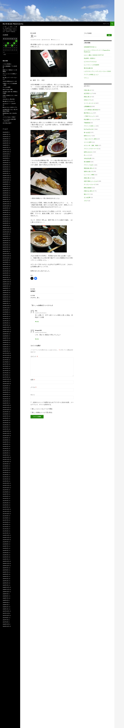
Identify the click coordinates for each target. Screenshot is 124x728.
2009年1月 (5, 585)
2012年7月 (5, 494)
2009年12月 (6, 561)
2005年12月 (6, 626)
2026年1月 (5, 147)
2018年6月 (5, 340)
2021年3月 (5, 273)
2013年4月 (5, 474)
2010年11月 (6, 537)
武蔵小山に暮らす (89, 191)
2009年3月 (5, 580)
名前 (33, 379)
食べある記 (33, 33)
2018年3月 (5, 346)
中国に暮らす (88, 90)
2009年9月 (5, 567)
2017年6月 (5, 366)
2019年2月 (5, 323)
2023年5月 (5, 216)
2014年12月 (6, 431)
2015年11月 (6, 407)
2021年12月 (6, 253)
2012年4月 (5, 500)
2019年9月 (5, 310)
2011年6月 (5, 522)
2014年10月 (6, 435)
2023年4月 (5, 219)
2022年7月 (5, 238)
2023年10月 (6, 206)
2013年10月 (6, 461)
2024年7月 (5, 186)
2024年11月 (6, 177)
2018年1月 (5, 351)
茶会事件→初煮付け (89, 58)
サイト (33, 395)
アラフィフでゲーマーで (91, 148)
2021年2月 (5, 275)
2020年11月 (6, 281)
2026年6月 (5, 136)
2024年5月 (5, 190)
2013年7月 (5, 468)
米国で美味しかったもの (91, 181)
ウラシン (86, 78)
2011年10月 (6, 513)
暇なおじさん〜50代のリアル (10, 107)
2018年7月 (5, 338)
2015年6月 (5, 418)
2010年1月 (5, 559)
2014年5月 (5, 446)
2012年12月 (6, 483)
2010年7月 (5, 546)
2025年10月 (6, 154)
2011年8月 (5, 518)
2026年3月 (5, 143)
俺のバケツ (87, 194)
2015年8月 (5, 414)
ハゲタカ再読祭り (7, 64)
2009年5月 (5, 576)
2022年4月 (5, 245)
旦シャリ (86, 155)
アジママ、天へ (35, 296)
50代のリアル (88, 100)
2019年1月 (5, 325)
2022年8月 (5, 236)
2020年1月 (5, 303)
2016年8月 (5, 388)
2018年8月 (5, 336)
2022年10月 (6, 232)
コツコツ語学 (88, 142)
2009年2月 (5, 583)
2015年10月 (6, 409)
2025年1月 (5, 173)
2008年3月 (5, 604)
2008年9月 (5, 593)
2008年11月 (6, 589)
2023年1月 (5, 225)
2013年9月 (5, 463)
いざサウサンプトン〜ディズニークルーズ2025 (97, 71)
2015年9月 (5, 411)
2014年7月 (5, 442)
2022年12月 (6, 227)
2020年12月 (6, 279)
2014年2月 (5, 453)
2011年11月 (6, 511)
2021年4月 (5, 271)
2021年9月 (5, 260)
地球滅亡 (33, 290)
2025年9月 (5, 156)
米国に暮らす (88, 178)
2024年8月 (5, 184)
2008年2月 (5, 606)
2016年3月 (5, 398)
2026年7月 (5, 134)
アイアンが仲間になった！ (91, 74)
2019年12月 (6, 305)
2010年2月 (5, 557)
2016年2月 (5, 401)
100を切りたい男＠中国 (8, 99)
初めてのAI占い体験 (8, 89)
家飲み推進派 (88, 187)
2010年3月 (5, 554)
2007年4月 (5, 622)
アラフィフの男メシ (89, 126)
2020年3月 (5, 299)
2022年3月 (5, 247)
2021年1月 (5, 277)
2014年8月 (5, 440)
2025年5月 (5, 164)
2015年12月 (6, 405)
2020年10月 (6, 284)
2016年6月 (5, 392)
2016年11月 (6, 381)
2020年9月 (5, 286)
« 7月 (4, 54)
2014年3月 (5, 450)
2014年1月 (5, 455)
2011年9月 (5, 515)
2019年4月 (5, 318)
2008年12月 (6, 587)
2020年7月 (5, 290)
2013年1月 (5, 481)
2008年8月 (5, 596)
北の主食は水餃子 (7, 123)
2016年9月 (5, 385)
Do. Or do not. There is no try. (13, 24)
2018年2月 (5, 349)
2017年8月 (5, 362)
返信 (38, 321)
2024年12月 (6, 175)
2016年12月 (6, 379)
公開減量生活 (88, 106)
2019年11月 (6, 307)
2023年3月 (5, 221)
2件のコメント (56, 39)
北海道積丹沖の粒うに (90, 47)
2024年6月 (5, 188)
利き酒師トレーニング (90, 119)
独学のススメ (88, 135)
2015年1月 (5, 429)
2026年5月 (5, 138)
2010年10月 (6, 539)
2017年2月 (5, 375)
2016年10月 (6, 383)
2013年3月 (5, 476)
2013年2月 (5, 479)
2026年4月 (5, 141)
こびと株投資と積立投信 (91, 109)
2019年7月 (5, 314)
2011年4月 (5, 526)
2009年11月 (6, 563)
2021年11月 (6, 255)
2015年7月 (5, 416)
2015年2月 (5, 427)
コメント (34, 356)
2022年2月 (5, 249)
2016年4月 (5, 396)
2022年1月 (5, 251)
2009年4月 (5, 578)
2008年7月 (5, 598)
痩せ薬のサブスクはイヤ (9, 101)
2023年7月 (5, 212)
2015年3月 (5, 424)
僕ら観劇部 (87, 161)
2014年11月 (6, 433)
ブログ (86, 200)
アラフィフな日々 (89, 165)
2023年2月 (5, 223)
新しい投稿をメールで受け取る (42, 412)
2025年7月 (5, 160)
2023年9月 (5, 208)
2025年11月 (6, 151)
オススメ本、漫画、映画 (91, 145)
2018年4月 (5, 344)
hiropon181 (46, 39)
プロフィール (106, 23)
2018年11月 (6, 329)
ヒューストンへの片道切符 (91, 65)
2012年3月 (5, 502)
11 (6, 45)
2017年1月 (5, 377)
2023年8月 (5, 210)
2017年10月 (6, 357)
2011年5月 (5, 524)
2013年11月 (6, 459)
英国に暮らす (88, 96)
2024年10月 (6, 180)
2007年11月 (6, 613)
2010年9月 (5, 541)
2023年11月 (6, 203)
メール (34, 387)
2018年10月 (6, 331)
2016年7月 (5, 390)
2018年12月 (6, 327)
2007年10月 (6, 615)
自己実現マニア (88, 93)
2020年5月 (5, 294)
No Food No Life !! (89, 129)
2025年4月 (5, 167)
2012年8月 (5, 492)
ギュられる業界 (6, 87)
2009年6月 (5, 574)
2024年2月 (5, 197)
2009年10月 (6, 565)
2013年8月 (5, 466)
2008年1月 (5, 609)
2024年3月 (5, 195)
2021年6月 (5, 266)
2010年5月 (5, 550)
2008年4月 (5, 602)
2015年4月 (5, 422)
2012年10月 (6, 487)
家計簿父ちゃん (88, 113)
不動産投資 (87, 122)
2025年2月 (5, 171)
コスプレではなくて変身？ (9, 117)
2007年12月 (6, 611)
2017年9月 (5, 359)
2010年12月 (6, 535)
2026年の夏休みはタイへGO (10, 81)
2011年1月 (5, 533)
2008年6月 (5, 600)
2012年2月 (5, 505)
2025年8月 (5, 158)
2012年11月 (6, 485)
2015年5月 (5, 420)
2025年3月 (5, 169)
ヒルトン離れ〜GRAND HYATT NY (94, 55)
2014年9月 (5, 437)
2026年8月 (5, 132)
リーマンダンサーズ (89, 103)
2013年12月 (6, 457)
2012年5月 (5, 498)
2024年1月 (5, 199)
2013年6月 (5, 470)
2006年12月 (6, 624)
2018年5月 (5, 342)
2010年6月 (5, 548)
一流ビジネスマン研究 (90, 139)
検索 (109, 35)
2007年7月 (5, 619)
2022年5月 (5, 242)
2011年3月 (5, 528)
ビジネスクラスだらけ (90, 61)
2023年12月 (6, 201)
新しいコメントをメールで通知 (42, 409)
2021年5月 (5, 268)
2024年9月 (5, 182)
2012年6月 (5, 496)
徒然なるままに (88, 152)
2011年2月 (5, 531)
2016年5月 (5, 394)
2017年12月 (6, 353)
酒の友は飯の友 (88, 68)
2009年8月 (5, 570)
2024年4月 (5, 193)
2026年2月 (5, 145)
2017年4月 (5, 370)
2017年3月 (5, 372)
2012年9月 (5, 489)
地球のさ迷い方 (88, 171)
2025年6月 (5, 162)
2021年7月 (5, 264)
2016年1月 (5, 403)
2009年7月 (5, 572)
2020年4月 (5, 297)
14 (12, 45)
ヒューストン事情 (89, 174)
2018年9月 (5, 333)
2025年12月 (6, 149)
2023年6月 (5, 214)
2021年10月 (6, 258)
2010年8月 (5, 544)
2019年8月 (5, 312)
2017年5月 (5, 368)
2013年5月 (5, 472)
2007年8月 (5, 617)
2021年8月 (5, 262)
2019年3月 (5, 320)
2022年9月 (5, 234)
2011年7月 (5, 520)
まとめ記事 (87, 197)
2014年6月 (5, 444)
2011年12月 (6, 509)
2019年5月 (5, 316)
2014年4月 (5, 448)
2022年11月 (6, 229)
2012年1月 (5, 507)
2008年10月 (6, 591)
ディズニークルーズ (89, 184)
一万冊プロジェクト (89, 116)
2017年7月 (5, 364)
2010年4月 (5, 552)
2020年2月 (5, 301)
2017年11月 (6, 355)
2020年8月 (5, 288)
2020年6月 (5, 292)
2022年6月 (5, 240)
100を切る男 (87, 158)
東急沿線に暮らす (89, 168)
